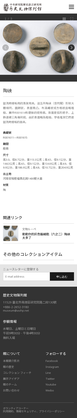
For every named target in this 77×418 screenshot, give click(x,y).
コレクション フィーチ (17, 373)
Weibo (50, 390)
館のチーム (10, 384)
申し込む (61, 277)
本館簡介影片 (11, 361)
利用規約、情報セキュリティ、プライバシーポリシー (34, 411)
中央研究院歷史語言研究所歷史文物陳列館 (22, 7)
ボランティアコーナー (15, 408)
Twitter (50, 379)
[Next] (71, 47)
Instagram (52, 367)
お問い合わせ (11, 390)
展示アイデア (11, 379)
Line (48, 373)
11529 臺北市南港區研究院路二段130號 (29, 302)
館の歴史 (8, 367)
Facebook (52, 361)
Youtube (51, 384)
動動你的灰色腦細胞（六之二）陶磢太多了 (46, 236)
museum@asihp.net (16, 310)
